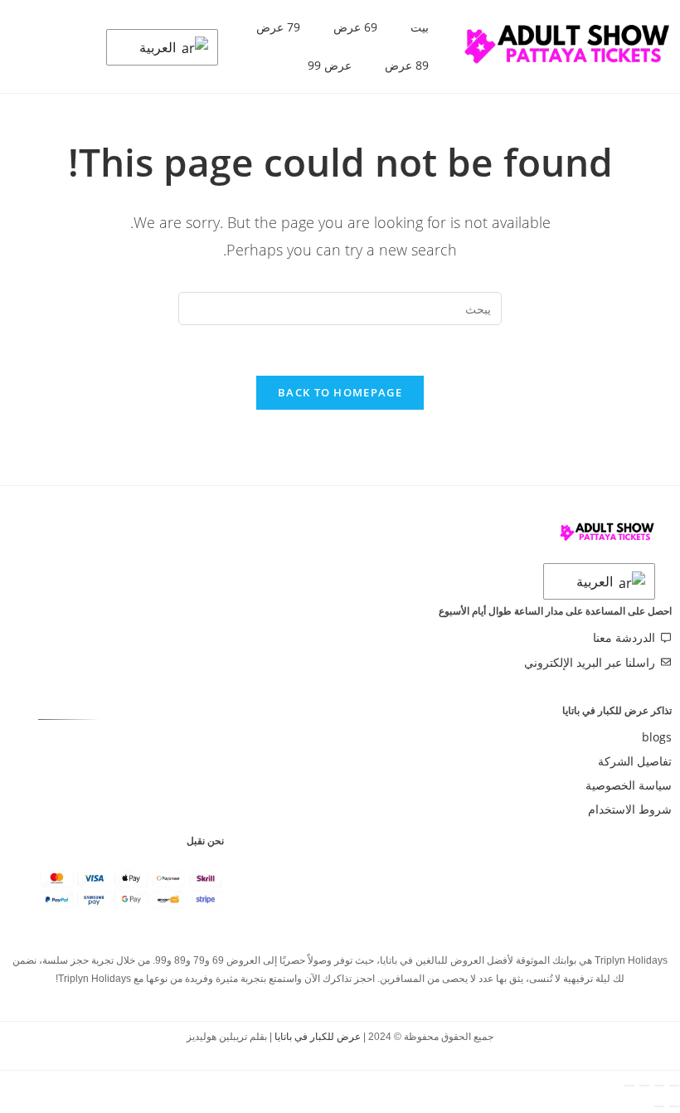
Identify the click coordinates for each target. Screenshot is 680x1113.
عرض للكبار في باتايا (317, 1037)
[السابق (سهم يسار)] (674, 1106)
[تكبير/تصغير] (674, 1085)
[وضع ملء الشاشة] (659, 1085)
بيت (419, 27)
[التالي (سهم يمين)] (659, 1106)
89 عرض (407, 65)
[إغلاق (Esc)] (629, 1085)
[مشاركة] (644, 1085)
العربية (159, 47)
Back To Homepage (340, 392)
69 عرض (355, 27)
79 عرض (278, 27)
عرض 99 (330, 65)
